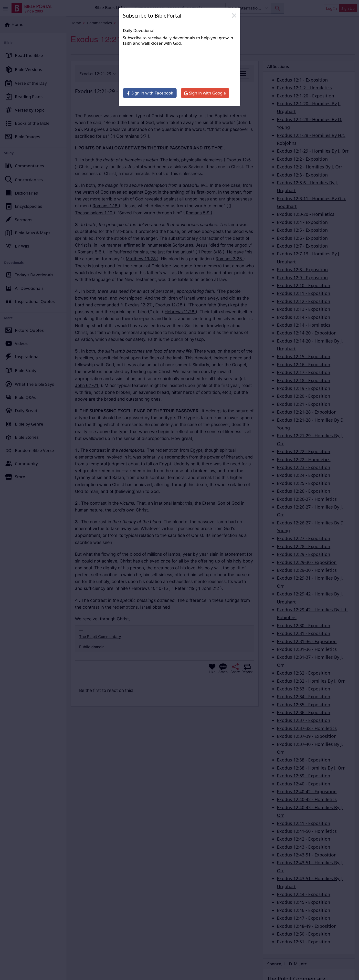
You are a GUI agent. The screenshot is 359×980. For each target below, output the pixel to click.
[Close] (234, 15)
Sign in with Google (207, 93)
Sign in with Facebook (151, 93)
